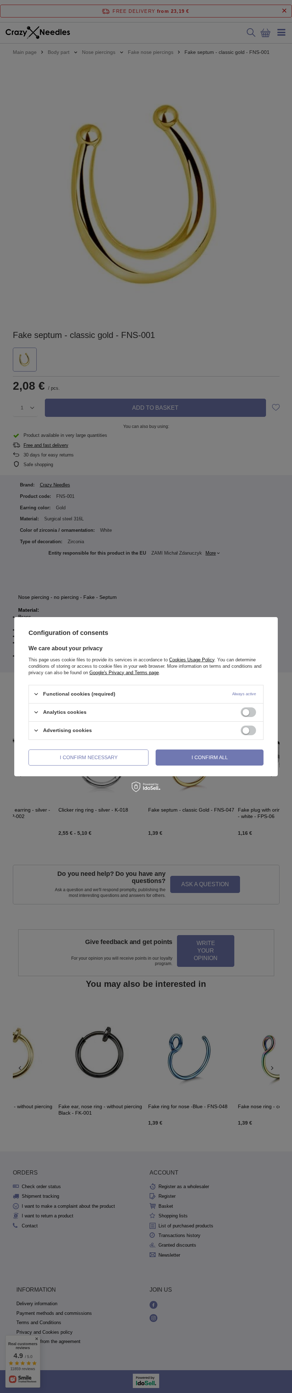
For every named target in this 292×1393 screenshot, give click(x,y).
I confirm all (210, 757)
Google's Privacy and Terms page (124, 672)
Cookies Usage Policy (191, 659)
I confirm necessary (89, 757)
